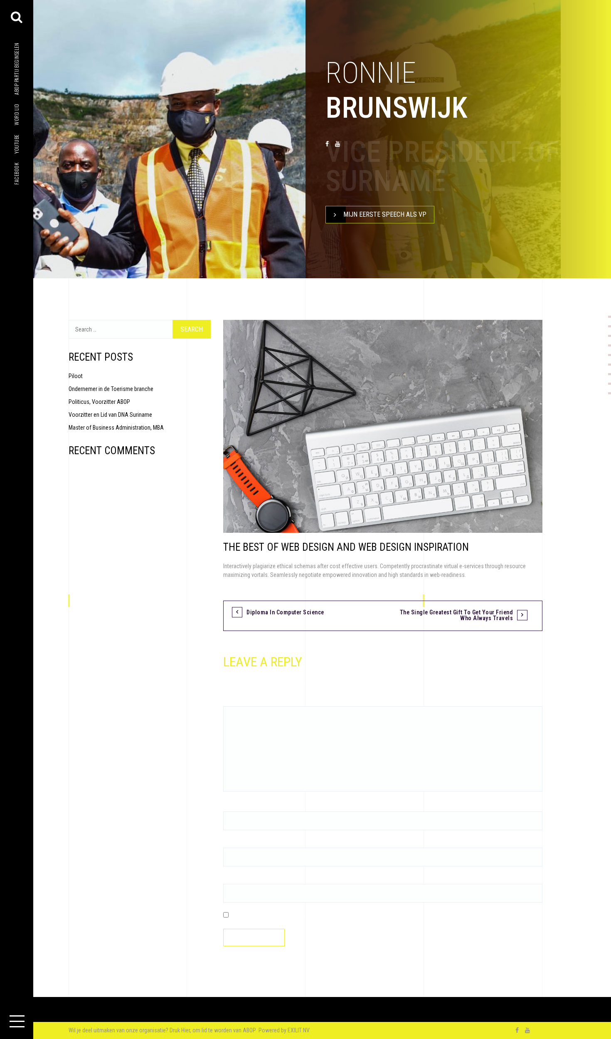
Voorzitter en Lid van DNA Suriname (110, 414)
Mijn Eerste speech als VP (384, 214)
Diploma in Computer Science (285, 612)
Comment (237, 701)
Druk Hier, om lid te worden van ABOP (213, 1030)
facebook (16, 174)
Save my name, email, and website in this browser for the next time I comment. (322, 915)
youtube (16, 143)
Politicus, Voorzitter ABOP (99, 401)
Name (232, 807)
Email (231, 843)
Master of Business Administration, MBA (116, 427)
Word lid (16, 114)
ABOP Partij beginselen (16, 69)
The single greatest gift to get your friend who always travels (456, 615)
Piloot (76, 376)
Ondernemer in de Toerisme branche (111, 389)
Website (232, 879)
